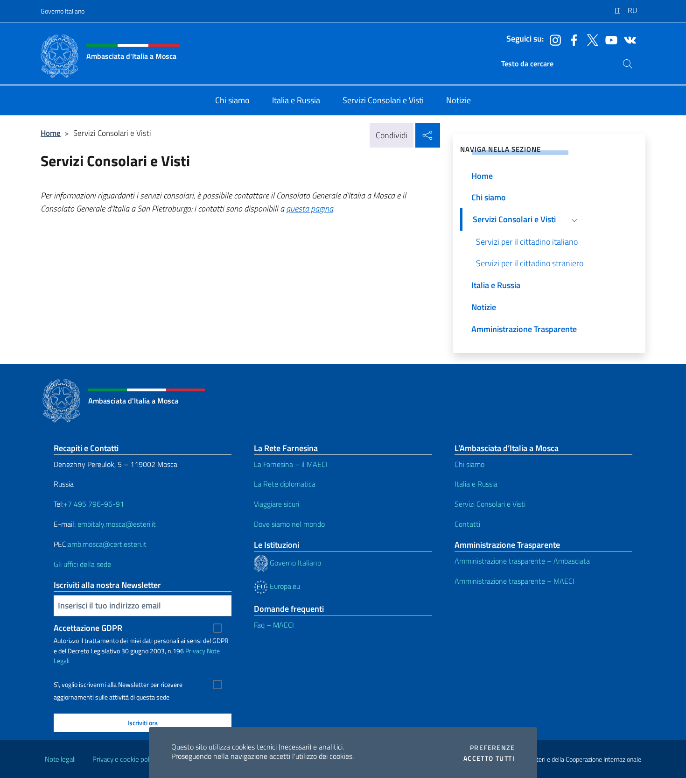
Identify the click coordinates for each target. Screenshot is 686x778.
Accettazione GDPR (88, 628)
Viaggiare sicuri (276, 503)
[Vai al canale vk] (627, 39)
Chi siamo (469, 464)
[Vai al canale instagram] (553, 39)
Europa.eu (284, 586)
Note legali (60, 759)
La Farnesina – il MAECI (291, 464)
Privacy (195, 651)
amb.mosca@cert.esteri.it (107, 544)
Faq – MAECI (274, 624)
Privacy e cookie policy (124, 759)
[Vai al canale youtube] (609, 39)
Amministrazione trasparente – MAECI (514, 581)
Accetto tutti (489, 758)
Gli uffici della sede (82, 564)
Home (51, 133)
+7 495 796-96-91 (93, 503)
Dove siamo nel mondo (289, 524)
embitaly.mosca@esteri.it (116, 524)
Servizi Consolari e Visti (490, 503)
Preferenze (492, 747)
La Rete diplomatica (284, 483)
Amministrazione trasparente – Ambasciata (522, 560)
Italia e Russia (476, 483)
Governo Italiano (62, 11)
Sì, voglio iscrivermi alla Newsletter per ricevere (118, 684)
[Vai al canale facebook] (571, 39)
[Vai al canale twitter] (590, 39)
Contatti (467, 524)
